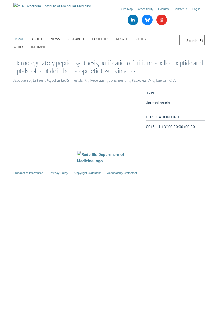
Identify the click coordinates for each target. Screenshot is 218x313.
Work (18, 46)
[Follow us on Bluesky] (148, 20)
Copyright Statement (87, 173)
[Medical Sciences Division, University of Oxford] (109, 168)
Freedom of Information (28, 173)
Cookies (163, 9)
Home (18, 38)
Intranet (39, 46)
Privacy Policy (59, 173)
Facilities (100, 38)
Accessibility (145, 9)
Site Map (127, 9)
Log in (196, 9)
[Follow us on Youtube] (161, 20)
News (55, 38)
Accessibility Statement (122, 173)
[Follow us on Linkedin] (133, 20)
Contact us (181, 9)
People (122, 38)
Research (76, 38)
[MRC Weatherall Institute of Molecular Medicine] (52, 3)
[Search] (201, 40)
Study (141, 38)
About (37, 38)
